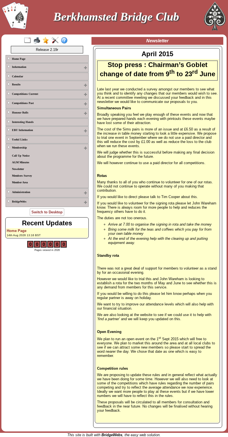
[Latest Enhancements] (47, 40)
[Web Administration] (56, 40)
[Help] (65, 40)
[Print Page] (38, 40)
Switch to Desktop (47, 212)
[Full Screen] (28, 40)
